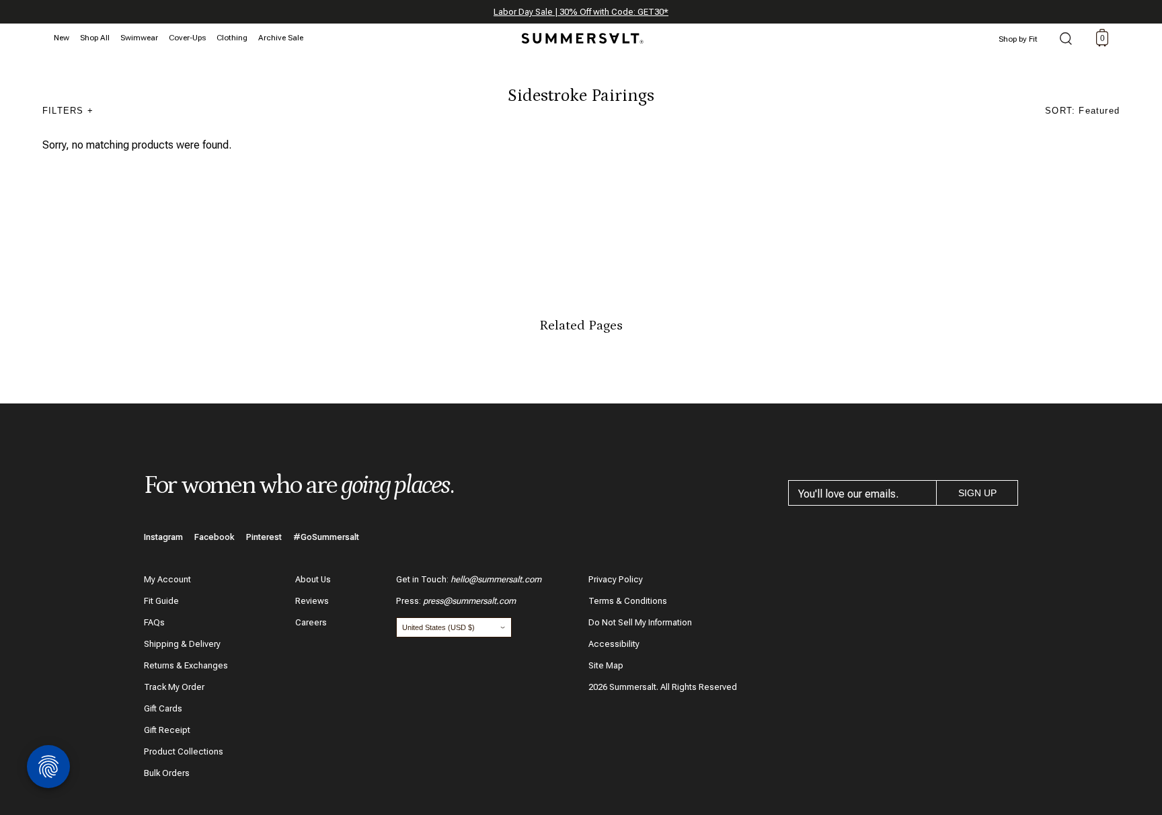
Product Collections (183, 751)
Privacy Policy (615, 579)
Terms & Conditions (627, 601)
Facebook (214, 537)
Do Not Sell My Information (640, 622)
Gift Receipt (167, 730)
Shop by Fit (1018, 39)
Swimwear (139, 37)
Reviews (312, 601)
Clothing (232, 37)
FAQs (154, 622)
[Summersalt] (580, 34)
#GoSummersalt (326, 537)
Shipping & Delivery (182, 644)
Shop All (95, 37)
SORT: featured (1082, 111)
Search (1066, 39)
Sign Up (977, 493)
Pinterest (264, 537)
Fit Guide (161, 601)
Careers (311, 622)
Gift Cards (163, 708)
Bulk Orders (167, 773)
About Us (313, 579)
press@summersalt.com (469, 601)
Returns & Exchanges (186, 665)
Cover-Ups (187, 37)
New (61, 37)
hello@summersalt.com (496, 579)
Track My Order (174, 687)
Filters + (67, 111)
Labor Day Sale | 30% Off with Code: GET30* (581, 12)
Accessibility (614, 644)
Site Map (605, 665)
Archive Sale (280, 37)
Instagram (163, 537)
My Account (167, 579)
